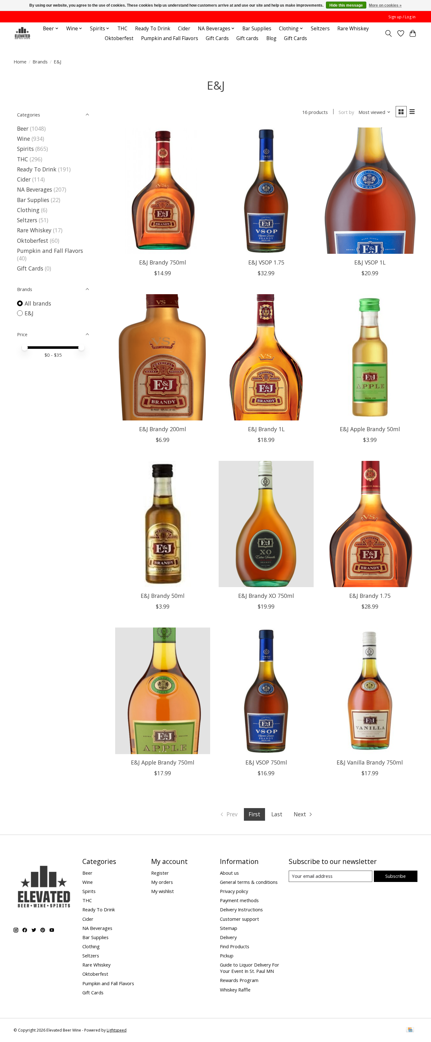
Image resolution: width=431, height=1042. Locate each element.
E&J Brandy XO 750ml (266, 595)
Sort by (346, 112)
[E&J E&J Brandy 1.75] (369, 524)
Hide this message (346, 5)
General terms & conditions (249, 882)
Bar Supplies (256, 28)
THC (122, 28)
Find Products (234, 946)
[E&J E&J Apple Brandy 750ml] (162, 691)
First (254, 814)
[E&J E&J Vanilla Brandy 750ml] (369, 691)
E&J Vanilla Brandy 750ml (370, 762)
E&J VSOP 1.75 (266, 262)
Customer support (239, 919)
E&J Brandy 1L (266, 429)
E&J (29, 313)
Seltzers (320, 28)
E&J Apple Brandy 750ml (162, 762)
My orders (162, 882)
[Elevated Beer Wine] (22, 33)
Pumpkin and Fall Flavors (169, 38)
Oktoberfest (119, 38)
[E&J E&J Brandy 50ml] (162, 524)
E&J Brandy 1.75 (370, 595)
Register (160, 873)
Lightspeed (117, 1030)
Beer (22, 128)
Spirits (25, 148)
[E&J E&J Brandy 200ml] (162, 357)
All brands (38, 303)
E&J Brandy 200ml (162, 429)
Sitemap (228, 928)
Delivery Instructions (241, 909)
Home (20, 61)
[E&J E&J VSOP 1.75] (266, 191)
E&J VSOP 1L (370, 262)
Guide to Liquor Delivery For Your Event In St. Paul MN (249, 968)
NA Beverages (34, 189)
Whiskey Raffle (235, 989)
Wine (23, 138)
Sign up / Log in (402, 17)
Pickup (226, 955)
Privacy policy (234, 891)
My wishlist (162, 891)
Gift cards (247, 38)
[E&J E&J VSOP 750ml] (266, 691)
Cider (184, 28)
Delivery (228, 937)
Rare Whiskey (353, 28)
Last (276, 814)
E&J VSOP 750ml (266, 762)
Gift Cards (217, 38)
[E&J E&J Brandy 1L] (266, 357)
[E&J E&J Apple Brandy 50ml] (369, 357)
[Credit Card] (410, 1030)
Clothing (28, 210)
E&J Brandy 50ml (163, 595)
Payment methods (239, 900)
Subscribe (395, 876)
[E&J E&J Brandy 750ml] (162, 191)
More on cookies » (385, 5)
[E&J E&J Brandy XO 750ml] (266, 524)
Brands (40, 61)
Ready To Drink (152, 28)
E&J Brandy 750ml (162, 262)
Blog (271, 38)
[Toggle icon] (388, 33)
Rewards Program (239, 980)
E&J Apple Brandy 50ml (370, 429)
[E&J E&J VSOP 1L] (369, 191)
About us (229, 873)
